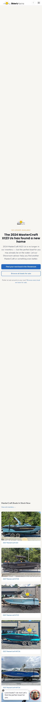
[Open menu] (39, 3)
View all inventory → (8, 507)
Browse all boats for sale (21, 273)
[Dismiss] (3, 690)
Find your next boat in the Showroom (21, 267)
